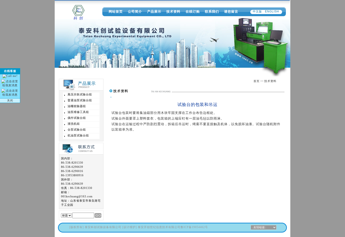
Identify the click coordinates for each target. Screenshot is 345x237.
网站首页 (116, 11)
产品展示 (154, 11)
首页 (256, 81)
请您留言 (231, 11)
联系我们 (212, 11)
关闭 (10, 100)
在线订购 (193, 11)
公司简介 (135, 11)
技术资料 (173, 11)
